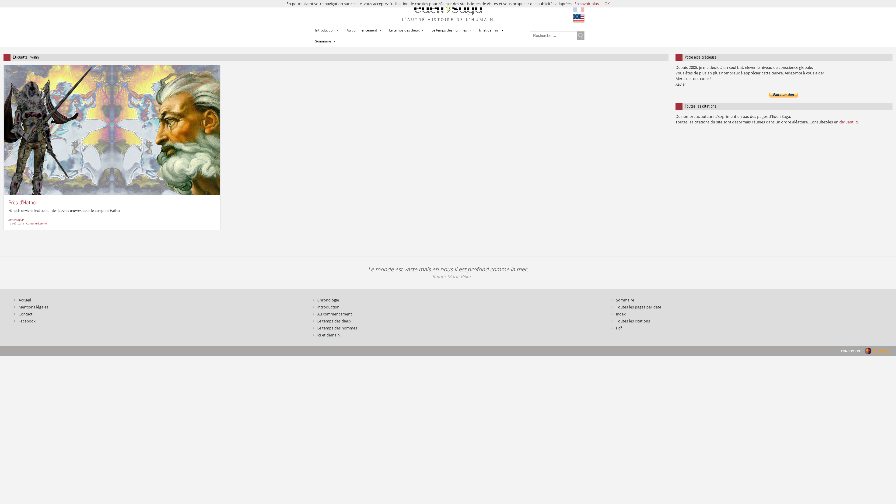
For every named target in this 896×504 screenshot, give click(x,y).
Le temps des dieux (404, 30)
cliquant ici (848, 122)
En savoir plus (586, 3)
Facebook (27, 321)
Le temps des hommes (449, 30)
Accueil (25, 300)
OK (607, 3)
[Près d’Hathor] (112, 129)
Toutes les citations (633, 321)
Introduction (325, 30)
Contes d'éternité (36, 223)
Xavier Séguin (16, 219)
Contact (25, 314)
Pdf (619, 328)
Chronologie (328, 300)
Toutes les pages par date (638, 307)
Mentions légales (33, 307)
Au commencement (362, 30)
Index (621, 314)
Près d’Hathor (22, 202)
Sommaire (323, 41)
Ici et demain (489, 30)
